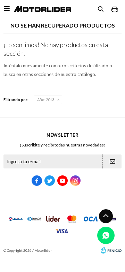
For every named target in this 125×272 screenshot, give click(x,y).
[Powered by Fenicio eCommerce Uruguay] (111, 250)
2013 (45, 99)
